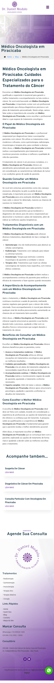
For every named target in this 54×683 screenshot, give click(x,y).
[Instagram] (25, 659)
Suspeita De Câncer (15, 468)
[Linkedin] (29, 659)
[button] (47, 7)
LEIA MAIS (9, 472)
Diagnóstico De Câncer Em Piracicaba (24, 483)
